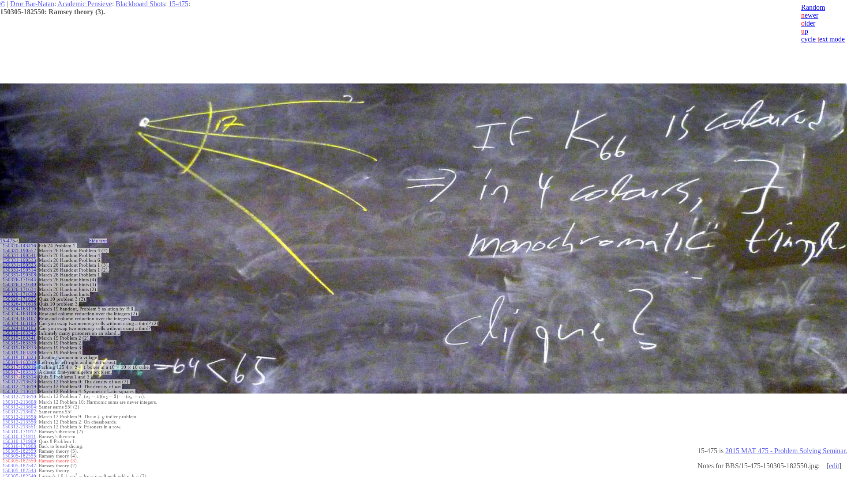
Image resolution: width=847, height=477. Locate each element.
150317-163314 (19, 377)
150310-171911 (19, 436)
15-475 (178, 4)
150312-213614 (19, 391)
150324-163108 (19, 313)
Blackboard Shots (140, 4)
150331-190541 (19, 255)
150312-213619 (19, 386)
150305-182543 (19, 470)
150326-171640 (19, 284)
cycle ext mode (823, 39)
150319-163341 (19, 338)
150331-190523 (19, 265)
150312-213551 (19, 426)
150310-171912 (19, 431)
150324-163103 (19, 328)
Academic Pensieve (84, 4)
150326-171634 (19, 289)
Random (813, 7)
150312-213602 (19, 411)
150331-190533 (19, 260)
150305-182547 (19, 465)
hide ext (98, 240)
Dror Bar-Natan (32, 4)
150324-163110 (19, 309)
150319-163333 (19, 347)
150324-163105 (19, 323)
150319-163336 (19, 343)
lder (808, 23)
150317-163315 (19, 372)
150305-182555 (19, 456)
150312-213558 (19, 417)
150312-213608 (19, 402)
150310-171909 (19, 441)
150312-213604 (19, 407)
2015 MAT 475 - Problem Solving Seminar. (786, 450)
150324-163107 (19, 318)
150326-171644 (19, 279)
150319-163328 (19, 352)
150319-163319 (19, 362)
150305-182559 (19, 451)
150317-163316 (19, 367)
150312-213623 (19, 381)
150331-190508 (19, 275)
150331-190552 (19, 250)
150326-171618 (19, 304)
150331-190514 (19, 270)
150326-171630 (19, 294)
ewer (809, 15)
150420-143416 (19, 245)
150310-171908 (19, 446)
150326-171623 (19, 299)
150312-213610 (19, 396)
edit (834, 465)
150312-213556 (19, 422)
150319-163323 (19, 357)
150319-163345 (19, 333)
